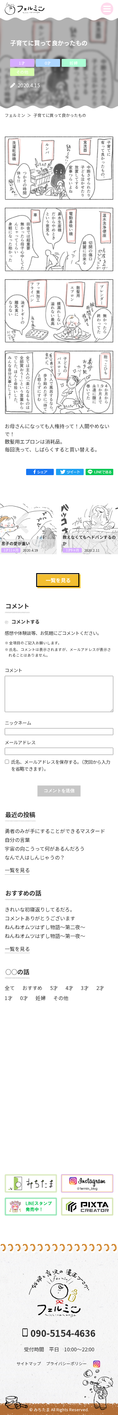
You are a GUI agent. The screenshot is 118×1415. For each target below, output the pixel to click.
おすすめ (32, 988)
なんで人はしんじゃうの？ (35, 857)
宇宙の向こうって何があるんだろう (45, 848)
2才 (100, 988)
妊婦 (41, 998)
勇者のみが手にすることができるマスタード (55, 831)
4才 (69, 988)
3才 (85, 988)
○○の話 (17, 971)
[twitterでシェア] (70, 471)
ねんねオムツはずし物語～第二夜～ (45, 927)
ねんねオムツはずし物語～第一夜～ (45, 936)
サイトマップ (28, 1363)
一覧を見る (58, 580)
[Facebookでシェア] (40, 471)
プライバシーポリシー (66, 1363)
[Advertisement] (59, 1101)
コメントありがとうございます (40, 918)
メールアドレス (20, 742)
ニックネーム (18, 722)
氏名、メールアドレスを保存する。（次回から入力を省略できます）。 (60, 765)
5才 (54, 988)
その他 (60, 998)
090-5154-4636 (63, 1332)
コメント (13, 670)
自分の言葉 (17, 839)
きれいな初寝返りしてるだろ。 (40, 909)
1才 (9, 998)
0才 (24, 998)
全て (10, 988)
